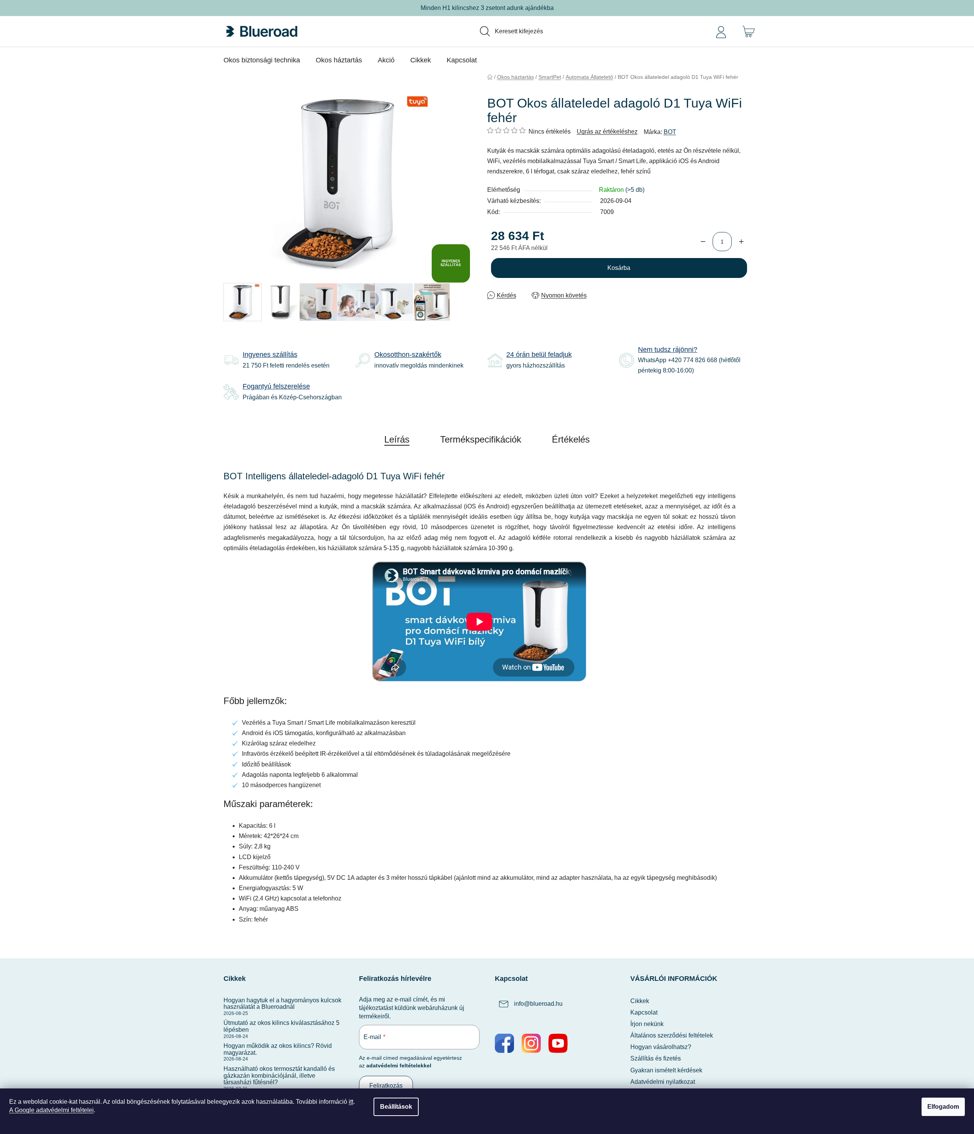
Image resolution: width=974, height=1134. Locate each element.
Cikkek (639, 1001)
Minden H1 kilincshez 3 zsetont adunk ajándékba (487, 8)
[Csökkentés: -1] (703, 241)
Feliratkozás (386, 1085)
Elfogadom (943, 1106)
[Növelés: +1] (741, 241)
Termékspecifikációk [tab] (480, 439)
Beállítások (396, 1106)
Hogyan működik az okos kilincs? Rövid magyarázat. (278, 1049)
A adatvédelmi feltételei (51, 1110)
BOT (670, 132)
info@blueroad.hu (538, 1003)
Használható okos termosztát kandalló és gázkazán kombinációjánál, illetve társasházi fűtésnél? (279, 1075)
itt (351, 1101)
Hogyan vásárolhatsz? (660, 1047)
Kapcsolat (643, 1012)
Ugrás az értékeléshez (607, 131)
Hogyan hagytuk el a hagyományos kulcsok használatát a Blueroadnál (282, 1003)
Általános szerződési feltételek (671, 1035)
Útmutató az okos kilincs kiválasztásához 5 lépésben (281, 1026)
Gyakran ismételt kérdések (666, 1070)
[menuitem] (262, 60)
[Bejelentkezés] (721, 31)
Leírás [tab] (397, 439)
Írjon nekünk (647, 1024)
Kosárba (618, 268)
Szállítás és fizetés (655, 1058)
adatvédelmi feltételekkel (398, 1065)
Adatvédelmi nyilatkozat (662, 1081)
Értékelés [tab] (571, 439)
